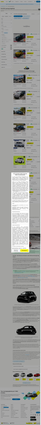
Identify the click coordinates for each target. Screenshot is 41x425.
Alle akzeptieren (24, 250)
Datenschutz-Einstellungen (16, 250)
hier (25, 191)
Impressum (20, 248)
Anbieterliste (24, 248)
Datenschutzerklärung (15, 248)
